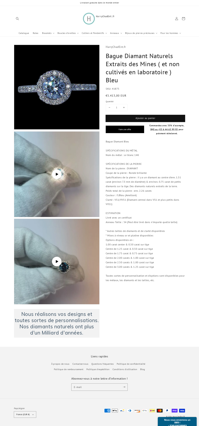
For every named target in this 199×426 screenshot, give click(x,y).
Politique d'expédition (97, 369)
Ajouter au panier (145, 118)
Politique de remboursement (68, 369)
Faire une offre (125, 129)
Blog (142, 369)
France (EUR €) (23, 414)
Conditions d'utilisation (125, 369)
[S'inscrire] (124, 387)
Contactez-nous (80, 363)
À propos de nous (60, 363)
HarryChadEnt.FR (179, 416)
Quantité (109, 101)
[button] (17, 18)
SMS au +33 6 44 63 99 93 (164, 129)
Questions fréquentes (102, 363)
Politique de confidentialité (131, 363)
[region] (57, 323)
